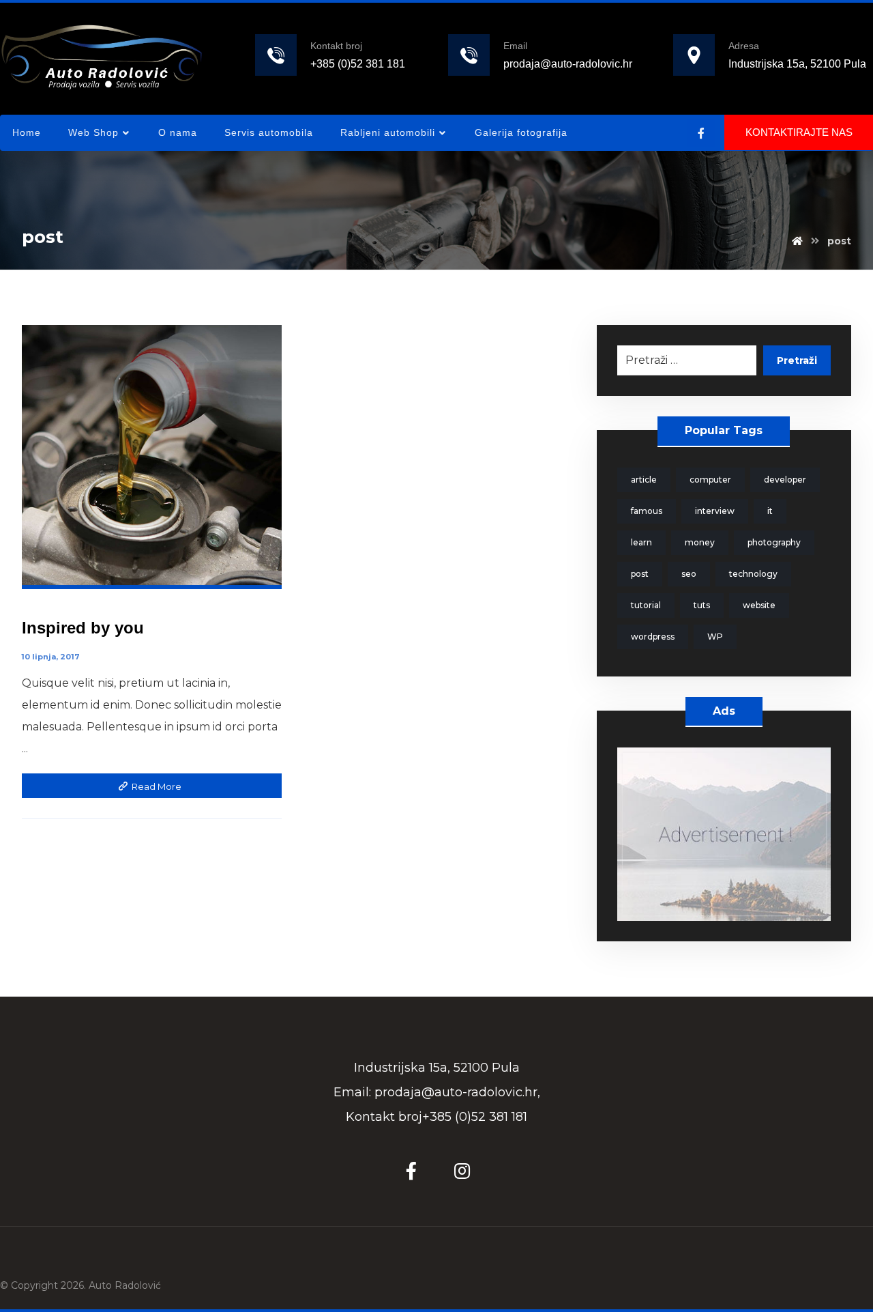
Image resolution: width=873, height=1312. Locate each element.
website (759, 605)
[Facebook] (701, 133)
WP (715, 636)
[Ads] (724, 834)
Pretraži (797, 360)
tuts (702, 605)
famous (646, 511)
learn (641, 542)
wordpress (653, 636)
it (770, 511)
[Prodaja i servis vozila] (101, 56)
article (644, 479)
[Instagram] (462, 1171)
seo (688, 574)
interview (715, 511)
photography (774, 542)
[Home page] (797, 241)
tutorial (646, 605)
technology (753, 574)
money (700, 542)
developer (785, 479)
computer (710, 479)
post (640, 574)
